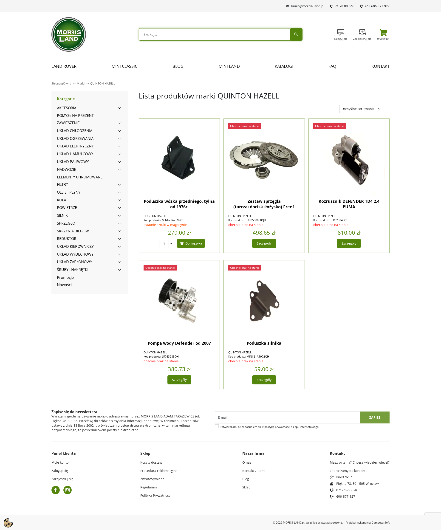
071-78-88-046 (347, 490)
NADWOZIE (66, 169)
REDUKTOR (66, 238)
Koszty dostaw (151, 462)
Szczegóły (264, 243)
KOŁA (61, 200)
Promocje (65, 277)
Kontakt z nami (253, 470)
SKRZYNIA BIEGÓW (73, 231)
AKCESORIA (66, 107)
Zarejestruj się (62, 479)
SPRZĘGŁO (66, 223)
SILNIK (62, 215)
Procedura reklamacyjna (159, 470)
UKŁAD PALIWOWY (73, 161)
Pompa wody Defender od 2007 (179, 343)
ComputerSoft (381, 522)
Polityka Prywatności (155, 495)
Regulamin (148, 487)
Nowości (64, 284)
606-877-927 (345, 496)
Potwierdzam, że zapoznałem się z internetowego (269, 427)
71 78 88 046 (344, 6)
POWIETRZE (67, 207)
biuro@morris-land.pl (307, 6)
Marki (81, 83)
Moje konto (59, 462)
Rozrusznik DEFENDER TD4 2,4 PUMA (349, 203)
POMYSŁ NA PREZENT (75, 115)
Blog (245, 479)
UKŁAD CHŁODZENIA (74, 130)
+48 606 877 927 (377, 6)
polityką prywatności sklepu (281, 427)
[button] (383, 34)
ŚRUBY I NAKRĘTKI (72, 269)
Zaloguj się (59, 470)
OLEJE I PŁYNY (68, 192)
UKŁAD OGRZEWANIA (75, 138)
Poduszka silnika (264, 343)
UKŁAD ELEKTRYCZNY (75, 146)
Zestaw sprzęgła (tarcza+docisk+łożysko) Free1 (264, 203)
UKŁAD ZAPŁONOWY (74, 261)
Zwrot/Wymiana (152, 479)
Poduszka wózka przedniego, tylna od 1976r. (179, 203)
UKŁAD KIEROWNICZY (75, 246)
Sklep (246, 487)
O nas (246, 462)
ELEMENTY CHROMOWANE (80, 177)
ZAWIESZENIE (68, 122)
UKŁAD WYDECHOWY (75, 254)
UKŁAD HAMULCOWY (75, 153)
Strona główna (61, 83)
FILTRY (62, 184)
